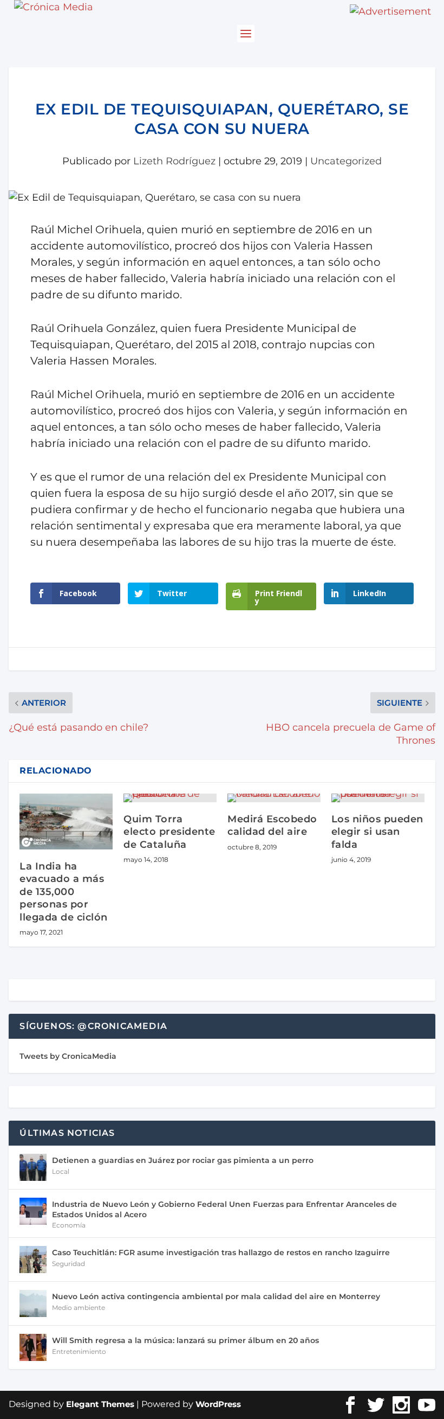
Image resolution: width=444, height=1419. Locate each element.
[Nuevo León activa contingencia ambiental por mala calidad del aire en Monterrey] (33, 1303)
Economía (69, 1225)
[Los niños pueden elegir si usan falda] (378, 798)
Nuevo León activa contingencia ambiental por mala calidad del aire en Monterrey (216, 1296)
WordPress (218, 1404)
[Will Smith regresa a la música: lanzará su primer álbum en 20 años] (33, 1347)
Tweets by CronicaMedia (67, 1056)
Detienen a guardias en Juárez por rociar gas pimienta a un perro (183, 1160)
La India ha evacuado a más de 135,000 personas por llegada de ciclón (63, 891)
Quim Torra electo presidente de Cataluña (169, 832)
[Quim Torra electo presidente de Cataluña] (170, 798)
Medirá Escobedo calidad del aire (272, 825)
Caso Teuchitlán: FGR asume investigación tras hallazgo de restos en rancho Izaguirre (221, 1252)
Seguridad (68, 1264)
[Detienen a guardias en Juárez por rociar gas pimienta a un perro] (33, 1167)
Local (60, 1171)
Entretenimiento (79, 1351)
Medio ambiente (78, 1307)
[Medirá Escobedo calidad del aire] (274, 798)
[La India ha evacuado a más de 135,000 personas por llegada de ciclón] (66, 821)
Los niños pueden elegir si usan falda (377, 832)
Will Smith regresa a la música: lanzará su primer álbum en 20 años (185, 1340)
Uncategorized (346, 161)
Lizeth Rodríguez (174, 161)
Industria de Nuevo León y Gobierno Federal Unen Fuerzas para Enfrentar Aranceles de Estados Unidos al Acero (224, 1209)
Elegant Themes (100, 1404)
